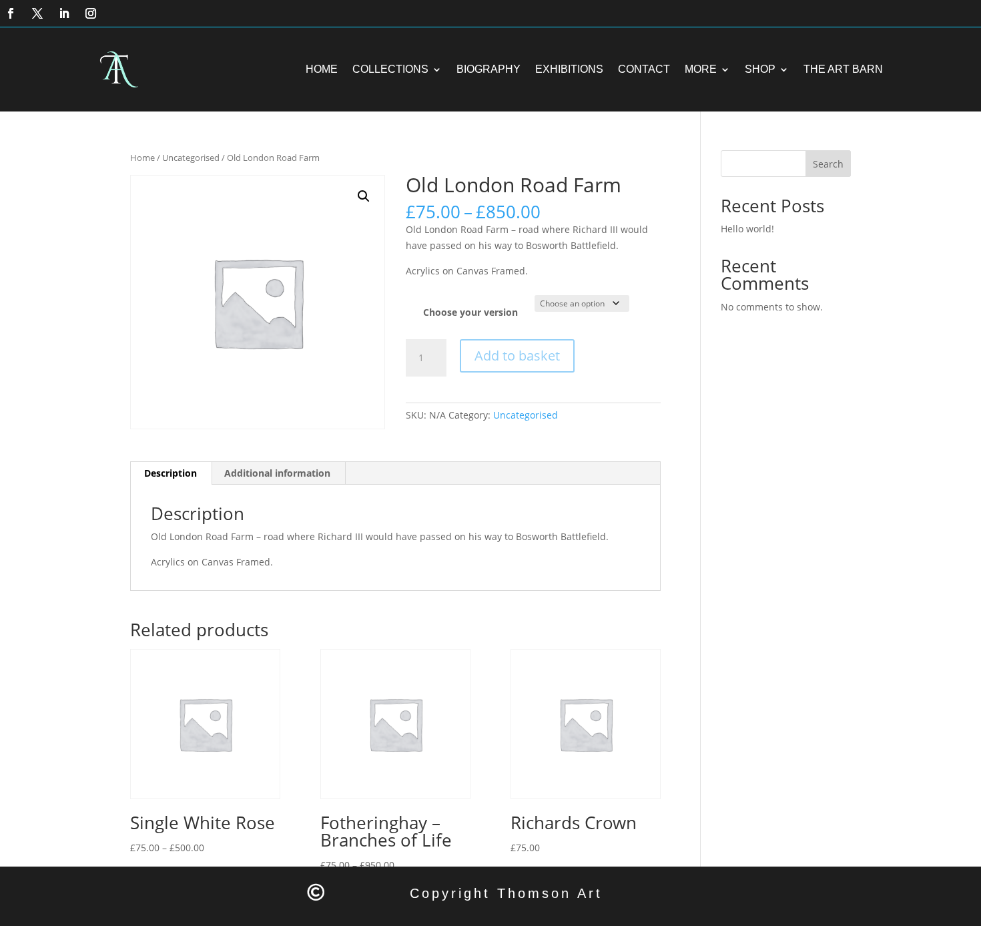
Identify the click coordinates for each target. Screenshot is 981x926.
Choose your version (470, 312)
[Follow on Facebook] (10, 13)
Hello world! (747, 228)
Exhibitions (569, 69)
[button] (364, 196)
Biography (488, 69)
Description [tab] (170, 473)
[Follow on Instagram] (90, 13)
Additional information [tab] (277, 473)
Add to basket (517, 355)
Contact (644, 69)
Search (828, 164)
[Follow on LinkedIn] (64, 13)
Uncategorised (191, 158)
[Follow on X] (37, 13)
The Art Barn (843, 69)
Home (322, 69)
